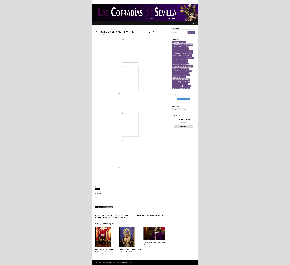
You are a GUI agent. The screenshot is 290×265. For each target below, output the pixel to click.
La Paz (190, 66)
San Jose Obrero (185, 81)
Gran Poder (188, 55)
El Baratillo (176, 48)
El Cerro (175, 51)
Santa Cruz (184, 83)
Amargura (176, 42)
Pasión (183, 77)
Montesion (176, 77)
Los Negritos (185, 73)
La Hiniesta (184, 62)
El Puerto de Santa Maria (186, 51)
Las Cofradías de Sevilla (110, 262)
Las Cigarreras (184, 68)
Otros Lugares (138, 23)
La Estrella (176, 62)
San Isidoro (176, 81)
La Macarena (185, 64)
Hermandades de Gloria (124, 23)
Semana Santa (148, 23)
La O (184, 66)
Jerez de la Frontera (178, 57)
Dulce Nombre (99, 29)
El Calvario (184, 48)
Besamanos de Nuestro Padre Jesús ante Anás (154, 243)
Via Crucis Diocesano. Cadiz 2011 (181, 88)
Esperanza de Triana (178, 55)
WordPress (125, 262)
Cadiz (183, 42)
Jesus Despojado (188, 57)
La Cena (185, 59)
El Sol (183, 53)
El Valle (189, 53)
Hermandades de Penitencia (108, 23)
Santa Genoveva (177, 86)
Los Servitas (186, 75)
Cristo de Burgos (177, 44)
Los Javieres (176, 73)
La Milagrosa (176, 66)
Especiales (158, 23)
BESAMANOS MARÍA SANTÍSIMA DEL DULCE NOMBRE (130, 250)
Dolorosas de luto (188, 44)
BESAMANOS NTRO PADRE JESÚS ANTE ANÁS (104, 250)
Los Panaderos (177, 75)
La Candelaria (177, 59)
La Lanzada (176, 64)
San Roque (176, 83)
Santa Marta (186, 86)
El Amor (185, 46)
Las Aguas (176, 68)
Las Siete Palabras (177, 70)
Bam (131, 262)
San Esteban (185, 79)
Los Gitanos (187, 70)
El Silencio (176, 53)
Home (97, 23)
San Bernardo (177, 79)
